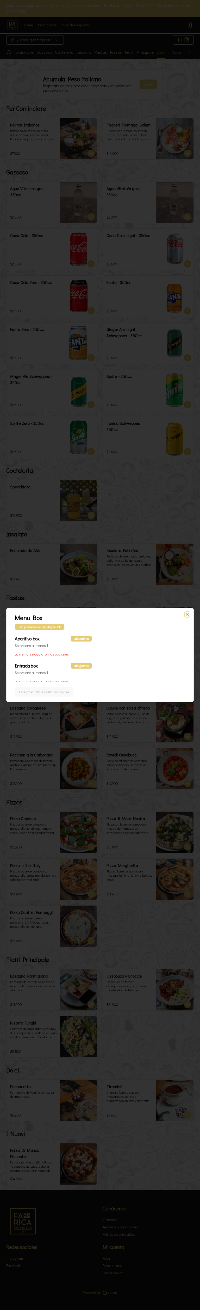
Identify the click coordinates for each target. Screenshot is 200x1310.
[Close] (187, 614)
